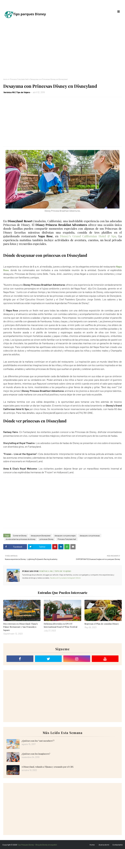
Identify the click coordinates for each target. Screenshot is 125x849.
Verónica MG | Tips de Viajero (16, 92)
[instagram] (76, 658)
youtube (63, 578)
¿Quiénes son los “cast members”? (37, 740)
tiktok (78, 578)
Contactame (117, 844)
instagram (71, 578)
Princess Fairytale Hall (19, 79)
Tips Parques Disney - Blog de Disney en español (37, 844)
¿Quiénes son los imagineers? (35, 753)
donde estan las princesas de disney (20, 539)
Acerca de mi (104, 844)
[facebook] (20, 658)
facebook (54, 578)
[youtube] (105, 658)
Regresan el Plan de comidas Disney (101, 623)
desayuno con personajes (65, 535)
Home (92, 844)
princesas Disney (47, 539)
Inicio (5, 79)
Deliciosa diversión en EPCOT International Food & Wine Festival (60, 625)
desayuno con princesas (90, 535)
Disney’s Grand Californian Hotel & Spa (88, 236)
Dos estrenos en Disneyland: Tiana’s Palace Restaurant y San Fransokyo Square (20, 626)
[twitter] (48, 658)
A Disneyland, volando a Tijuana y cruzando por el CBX (47, 766)
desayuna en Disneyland (40, 535)
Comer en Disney (20, 535)
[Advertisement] (62, 50)
